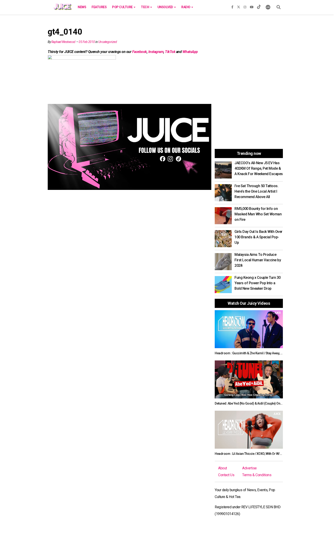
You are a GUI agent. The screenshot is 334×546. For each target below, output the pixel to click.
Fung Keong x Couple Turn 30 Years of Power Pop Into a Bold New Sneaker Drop (257, 283)
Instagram (156, 52)
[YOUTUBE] (251, 6)
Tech (145, 7)
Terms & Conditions (256, 475)
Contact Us (226, 475)
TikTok (170, 52)
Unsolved (165, 7)
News (82, 7)
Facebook (139, 52)
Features (99, 7)
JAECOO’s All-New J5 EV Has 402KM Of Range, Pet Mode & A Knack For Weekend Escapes (258, 168)
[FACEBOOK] (232, 6)
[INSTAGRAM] (245, 6)
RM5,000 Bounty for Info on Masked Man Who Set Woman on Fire (258, 214)
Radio (186, 7)
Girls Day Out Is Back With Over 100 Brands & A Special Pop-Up (258, 237)
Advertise (249, 468)
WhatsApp (190, 52)
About (222, 468)
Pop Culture (122, 7)
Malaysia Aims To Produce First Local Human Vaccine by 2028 (257, 260)
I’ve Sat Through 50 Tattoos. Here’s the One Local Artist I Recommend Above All (256, 191)
